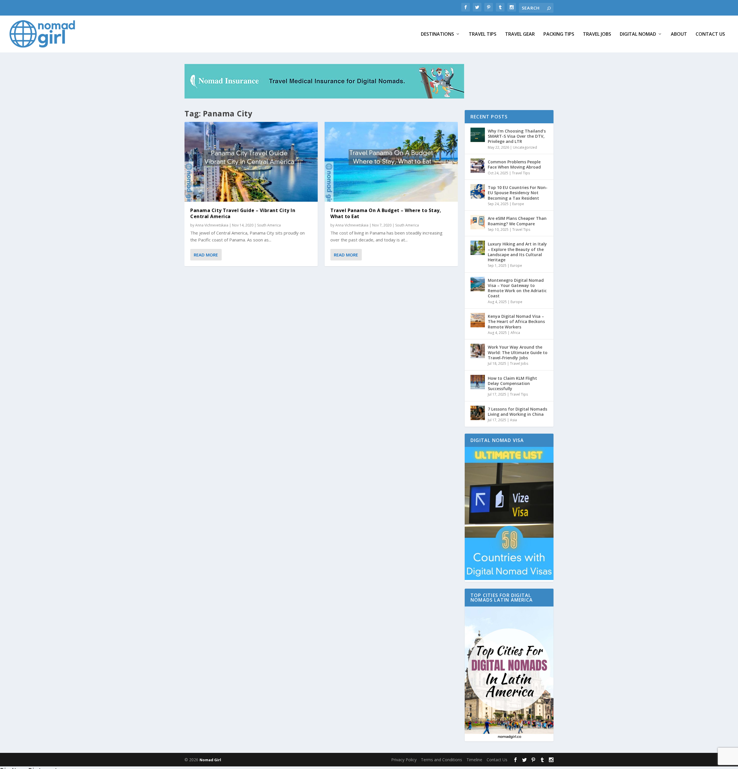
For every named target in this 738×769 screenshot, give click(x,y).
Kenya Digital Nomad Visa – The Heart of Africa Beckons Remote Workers (516, 321)
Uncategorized (525, 147)
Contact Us (710, 34)
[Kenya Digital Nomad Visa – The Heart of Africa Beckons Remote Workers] (477, 320)
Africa (515, 332)
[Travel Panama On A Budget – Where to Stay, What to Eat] (391, 162)
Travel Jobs (597, 34)
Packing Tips (558, 34)
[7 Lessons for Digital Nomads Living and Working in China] (477, 413)
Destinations (437, 34)
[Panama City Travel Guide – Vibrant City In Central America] (251, 162)
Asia (513, 419)
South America (269, 225)
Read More (206, 255)
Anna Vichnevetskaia (211, 225)
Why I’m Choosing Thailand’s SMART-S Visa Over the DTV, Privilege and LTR (517, 136)
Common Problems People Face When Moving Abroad (514, 164)
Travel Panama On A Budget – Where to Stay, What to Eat (385, 213)
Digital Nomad (638, 34)
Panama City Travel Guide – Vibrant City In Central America (242, 213)
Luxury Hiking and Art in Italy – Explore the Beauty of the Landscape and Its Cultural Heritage (517, 251)
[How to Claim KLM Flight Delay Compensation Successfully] (477, 382)
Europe (518, 203)
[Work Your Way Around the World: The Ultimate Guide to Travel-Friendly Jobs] (477, 351)
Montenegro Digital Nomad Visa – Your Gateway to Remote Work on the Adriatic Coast (517, 288)
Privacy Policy (404, 759)
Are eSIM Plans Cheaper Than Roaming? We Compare (517, 221)
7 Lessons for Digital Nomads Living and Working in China (517, 411)
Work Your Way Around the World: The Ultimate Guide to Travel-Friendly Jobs (517, 352)
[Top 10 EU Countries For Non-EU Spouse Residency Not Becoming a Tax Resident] (477, 191)
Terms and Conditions (441, 759)
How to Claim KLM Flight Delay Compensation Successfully (512, 383)
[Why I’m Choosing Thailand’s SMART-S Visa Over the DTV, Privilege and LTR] (477, 135)
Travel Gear (520, 34)
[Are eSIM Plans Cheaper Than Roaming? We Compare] (477, 222)
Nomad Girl (210, 759)
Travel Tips (482, 34)
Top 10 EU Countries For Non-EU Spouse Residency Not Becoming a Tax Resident (517, 193)
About (679, 34)
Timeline (474, 759)
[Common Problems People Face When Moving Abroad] (477, 165)
